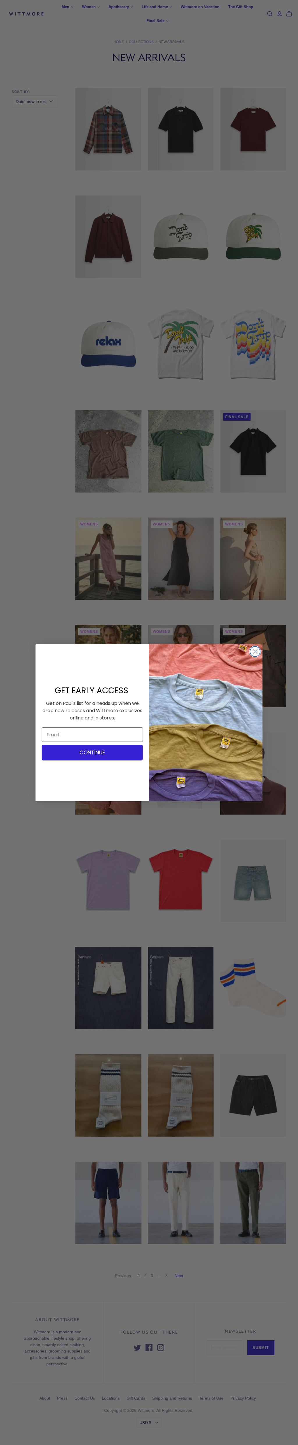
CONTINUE (92, 752)
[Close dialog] (255, 651)
